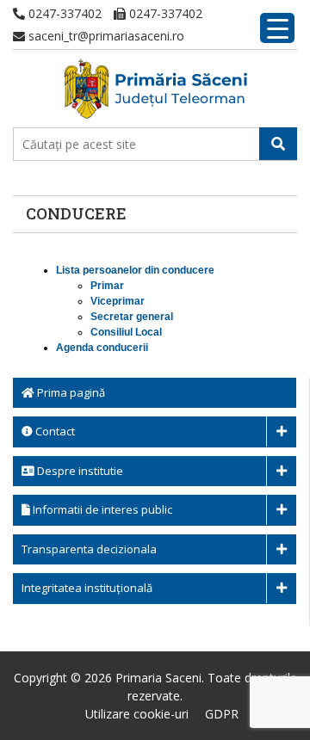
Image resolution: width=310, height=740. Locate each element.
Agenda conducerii (102, 348)
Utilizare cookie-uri (137, 714)
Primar (107, 286)
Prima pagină (69, 392)
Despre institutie (78, 470)
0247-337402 (63, 13)
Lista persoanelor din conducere (135, 270)
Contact (54, 431)
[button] (278, 143)
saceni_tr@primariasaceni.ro (104, 36)
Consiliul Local (126, 332)
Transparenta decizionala (89, 549)
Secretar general (131, 317)
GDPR (222, 714)
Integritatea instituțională (87, 587)
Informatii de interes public (101, 509)
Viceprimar (117, 301)
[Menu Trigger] (277, 28)
